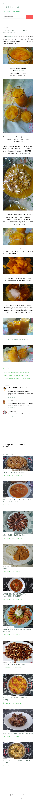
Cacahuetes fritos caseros (14, 665)
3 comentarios (16, 571)
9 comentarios (16, 599)
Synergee (23, 798)
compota (9, 37)
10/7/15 (14, 411)
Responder (11, 397)
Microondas (25, 375)
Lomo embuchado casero (14, 535)
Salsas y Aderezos (9, 378)
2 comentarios (16, 505)
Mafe (5, 568)
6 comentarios (16, 736)
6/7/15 (27, 387)
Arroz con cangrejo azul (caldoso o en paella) (14, 595)
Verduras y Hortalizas (23, 378)
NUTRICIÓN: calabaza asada (18, 339)
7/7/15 (24, 401)
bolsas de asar (19, 71)
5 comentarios (16, 766)
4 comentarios (16, 475)
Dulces (18, 375)
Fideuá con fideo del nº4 (13, 472)
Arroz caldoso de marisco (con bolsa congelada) (17, 501)
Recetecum (11, 7)
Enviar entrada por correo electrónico (16, 372)
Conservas (11, 375)
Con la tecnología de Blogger (19, 794)
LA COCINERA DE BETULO (16, 387)
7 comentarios (16, 634)
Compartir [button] (6, 369)
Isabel (10, 411)
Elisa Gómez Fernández (15, 401)
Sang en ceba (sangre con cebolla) (18, 733)
